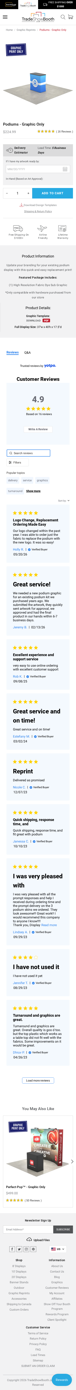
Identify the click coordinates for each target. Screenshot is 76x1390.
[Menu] (5, 17)
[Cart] (70, 17)
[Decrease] (7, 193)
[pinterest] (33, 1249)
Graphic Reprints (26, 29)
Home (9, 29)
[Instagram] (26, 1249)
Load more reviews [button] (38, 1080)
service (27, 480)
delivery (13, 480)
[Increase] (28, 193)
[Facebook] (12, 1249)
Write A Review (38, 429)
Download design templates (40, 205)
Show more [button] (33, 491)
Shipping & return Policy (38, 211)
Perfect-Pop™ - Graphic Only (25, 1187)
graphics (42, 480)
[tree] (38, 1161)
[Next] (72, 1161)
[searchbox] (28, 453)
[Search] (63, 17)
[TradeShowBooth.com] (38, 17)
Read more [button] (49, 925)
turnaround (15, 491)
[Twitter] (19, 1249)
